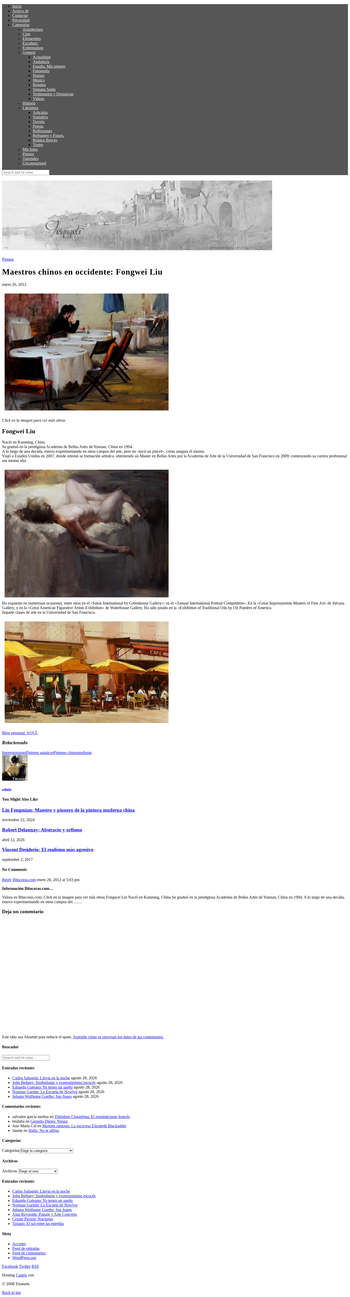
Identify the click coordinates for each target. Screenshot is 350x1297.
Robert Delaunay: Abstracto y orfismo (42, 829)
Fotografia (41, 71)
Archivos (9, 1171)
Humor (38, 75)
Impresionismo (14, 752)
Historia (29, 103)
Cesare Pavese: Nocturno (32, 1219)
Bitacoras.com (24, 880)
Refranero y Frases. (48, 135)
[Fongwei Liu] (86, 411)
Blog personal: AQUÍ (20, 733)
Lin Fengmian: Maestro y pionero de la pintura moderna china (68, 810)
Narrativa (40, 117)
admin (6, 789)
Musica (39, 80)
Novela (39, 121)
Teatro (38, 145)
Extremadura (33, 48)
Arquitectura (33, 29)
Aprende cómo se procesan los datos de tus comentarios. (118, 1037)
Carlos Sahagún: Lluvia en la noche (41, 1078)
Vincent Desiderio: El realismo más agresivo (48, 849)
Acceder (19, 1244)
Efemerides (32, 38)
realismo (85, 752)
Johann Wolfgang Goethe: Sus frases (42, 1096)
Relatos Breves (45, 140)
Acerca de (20, 11)
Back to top (11, 1292)
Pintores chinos (66, 752)
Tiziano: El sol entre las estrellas (38, 1223)
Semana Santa (44, 89)
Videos (38, 98)
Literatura (30, 108)
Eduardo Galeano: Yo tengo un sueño (42, 1087)
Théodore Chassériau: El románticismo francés (92, 1116)
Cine (26, 34)
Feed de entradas (25, 1248)
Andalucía (41, 61)
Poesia (38, 126)
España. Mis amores (49, 66)
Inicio (17, 6)
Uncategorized (34, 163)
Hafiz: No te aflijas (43, 1130)
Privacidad (20, 20)
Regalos (39, 85)
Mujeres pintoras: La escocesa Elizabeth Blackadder (84, 1126)
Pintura (28, 154)
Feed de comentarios (29, 1253)
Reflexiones (42, 131)
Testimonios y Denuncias (53, 94)
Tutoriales (30, 158)
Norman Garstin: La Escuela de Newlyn (44, 1092)
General (29, 52)
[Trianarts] (86, 598)
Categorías (20, 25)
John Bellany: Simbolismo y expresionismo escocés (54, 1082)
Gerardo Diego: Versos (49, 1121)
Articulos (40, 112)
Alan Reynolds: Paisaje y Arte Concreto (44, 1214)
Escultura (30, 43)
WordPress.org (24, 1257)
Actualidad (41, 57)
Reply (7, 880)
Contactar (20, 15)
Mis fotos (30, 149)
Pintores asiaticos (40, 752)
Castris (21, 1275)
